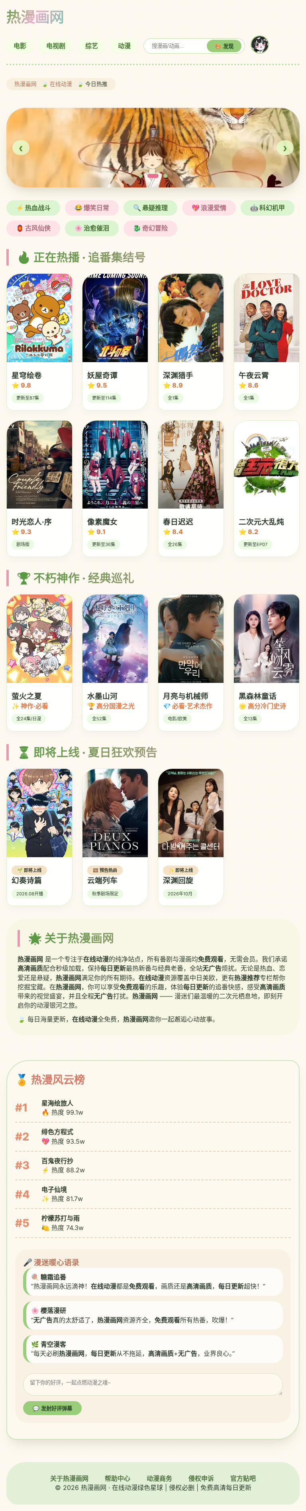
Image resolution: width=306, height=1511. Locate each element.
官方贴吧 (243, 1478)
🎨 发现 (224, 46)
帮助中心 (117, 1478)
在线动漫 (61, 84)
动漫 (124, 46)
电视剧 (55, 46)
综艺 (91, 46)
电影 (20, 46)
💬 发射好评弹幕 (52, 1409)
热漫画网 (25, 84)
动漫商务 (159, 1478)
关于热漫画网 (69, 1478)
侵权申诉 (201, 1478)
